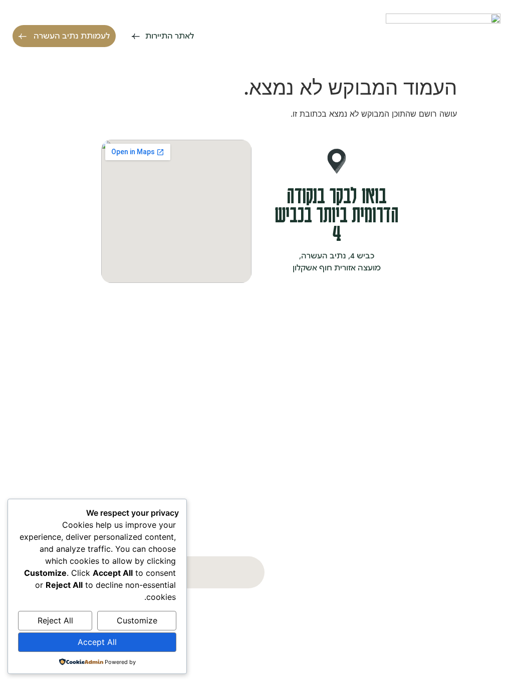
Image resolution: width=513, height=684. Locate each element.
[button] (408, 36)
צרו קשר (474, 417)
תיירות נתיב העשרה (453, 376)
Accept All (97, 642)
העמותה (473, 396)
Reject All (55, 620)
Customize (137, 620)
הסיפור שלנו (466, 355)
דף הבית (472, 334)
